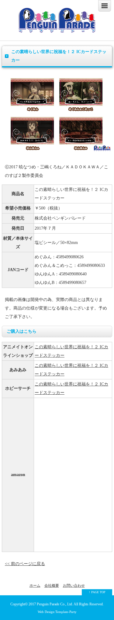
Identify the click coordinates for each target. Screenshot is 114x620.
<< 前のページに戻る (25, 563)
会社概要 (51, 585)
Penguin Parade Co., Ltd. (55, 604)
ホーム (34, 585)
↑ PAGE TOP (97, 592)
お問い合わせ (74, 585)
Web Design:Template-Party (57, 612)
